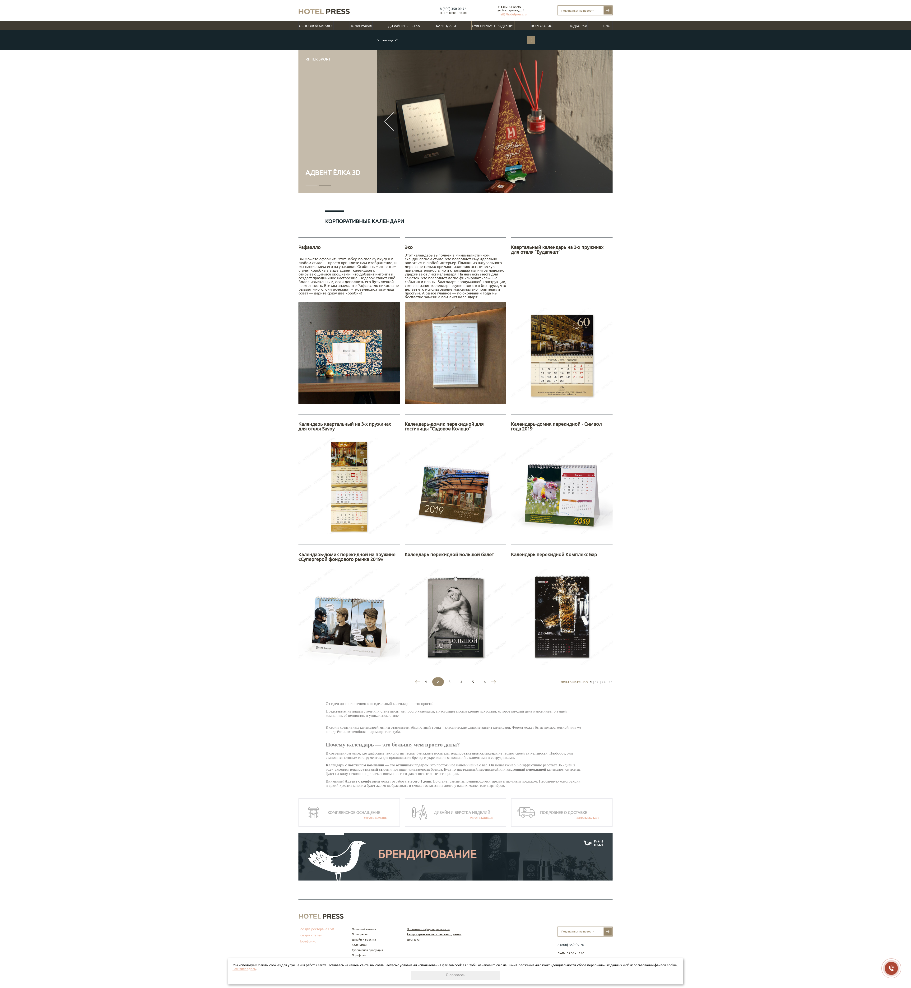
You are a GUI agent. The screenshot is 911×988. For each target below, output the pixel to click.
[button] (404, 121)
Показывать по (574, 682)
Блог (607, 26)
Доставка (413, 939)
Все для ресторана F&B (316, 928)
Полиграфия (360, 26)
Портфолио (542, 26)
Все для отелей (310, 935)
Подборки (577, 26)
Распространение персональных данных (434, 934)
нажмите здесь (244, 969)
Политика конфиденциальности (428, 929)
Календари (446, 26)
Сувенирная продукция (493, 26)
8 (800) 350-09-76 (453, 9)
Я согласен (455, 975)
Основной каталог (316, 26)
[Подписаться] (608, 10)
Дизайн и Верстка (404, 26)
